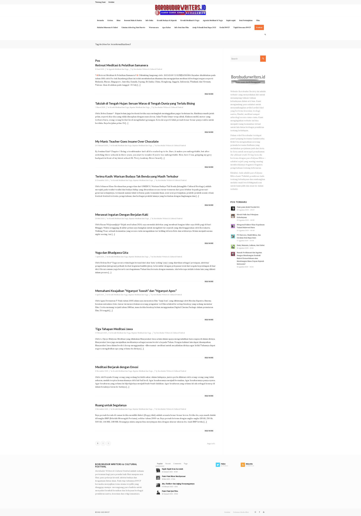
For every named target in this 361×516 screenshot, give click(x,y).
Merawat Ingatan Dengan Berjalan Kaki (121, 214)
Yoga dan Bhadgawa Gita (111, 252)
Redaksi (111, 2)
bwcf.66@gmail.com (253, 182)
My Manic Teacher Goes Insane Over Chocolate (127, 141)
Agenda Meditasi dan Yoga (118, 69)
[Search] (264, 34)
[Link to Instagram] (255, 512)
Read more (209, 94)
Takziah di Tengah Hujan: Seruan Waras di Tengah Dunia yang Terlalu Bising (145, 103)
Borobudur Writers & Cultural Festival (148, 69)
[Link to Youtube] (264, 512)
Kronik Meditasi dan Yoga (119, 107)
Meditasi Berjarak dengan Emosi (116, 367)
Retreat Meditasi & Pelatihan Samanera (121, 65)
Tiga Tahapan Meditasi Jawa (114, 329)
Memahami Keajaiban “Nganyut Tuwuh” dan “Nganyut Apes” (136, 290)
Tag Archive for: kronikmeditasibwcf (113, 44)
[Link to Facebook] (259, 512)
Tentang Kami (100, 2)
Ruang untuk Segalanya (110, 405)
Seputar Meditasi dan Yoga (139, 107)
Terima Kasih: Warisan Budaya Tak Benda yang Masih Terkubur (136, 176)
